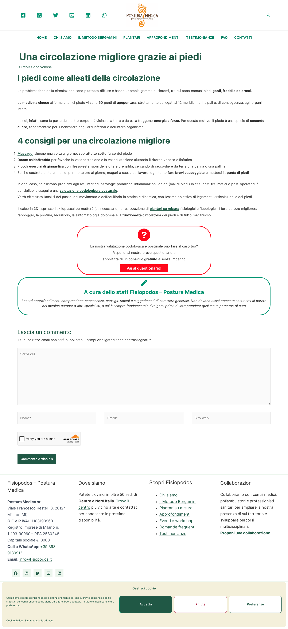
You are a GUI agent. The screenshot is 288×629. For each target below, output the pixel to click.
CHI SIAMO (62, 37)
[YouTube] (71, 15)
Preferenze (255, 604)
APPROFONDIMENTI (163, 37)
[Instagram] (39, 15)
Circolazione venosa (35, 67)
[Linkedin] (88, 15)
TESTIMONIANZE (200, 37)
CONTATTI (243, 37)
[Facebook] (23, 15)
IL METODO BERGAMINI (97, 37)
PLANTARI (131, 37)
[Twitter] (55, 15)
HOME (41, 37)
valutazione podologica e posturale (88, 190)
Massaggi (25, 153)
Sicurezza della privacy (39, 620)
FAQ (224, 37)
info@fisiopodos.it (35, 559)
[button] (269, 15)
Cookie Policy (14, 620)
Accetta (146, 604)
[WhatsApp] (104, 15)
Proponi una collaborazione (245, 533)
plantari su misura (164, 208)
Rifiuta (200, 604)
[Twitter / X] (38, 573)
